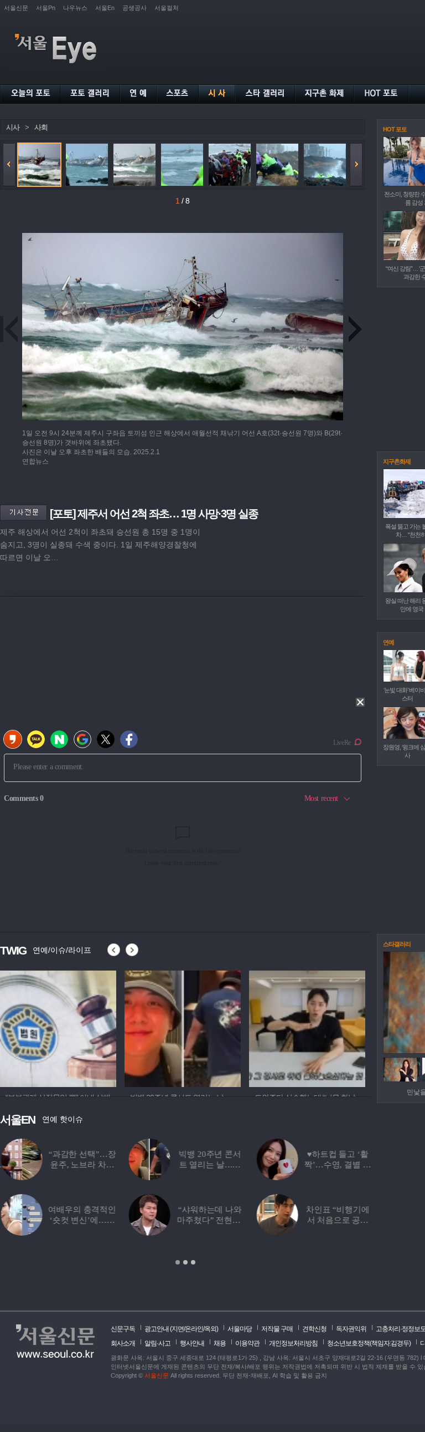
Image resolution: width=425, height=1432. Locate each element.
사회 (41, 127)
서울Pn (45, 7)
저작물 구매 (277, 1329)
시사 (12, 127)
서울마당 (239, 1329)
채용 (220, 1343)
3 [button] (193, 1262)
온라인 (194, 1329)
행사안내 (192, 1343)
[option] (58, 1027)
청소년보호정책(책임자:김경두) (369, 1343)
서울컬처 (166, 7)
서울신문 (16, 7)
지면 (178, 1329)
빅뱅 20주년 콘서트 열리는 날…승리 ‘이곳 (209, 1165)
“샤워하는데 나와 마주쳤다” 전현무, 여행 (209, 1220)
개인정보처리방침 (293, 1343)
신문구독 (123, 1329)
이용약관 (247, 1343)
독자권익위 (351, 1329)
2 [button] (185, 1262)
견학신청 (314, 1329)
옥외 (210, 1329)
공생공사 (134, 7)
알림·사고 (157, 1343)
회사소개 (123, 1343)
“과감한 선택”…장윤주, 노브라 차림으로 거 (81, 1165)
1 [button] (177, 1262)
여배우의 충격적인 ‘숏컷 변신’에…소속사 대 (81, 1220)
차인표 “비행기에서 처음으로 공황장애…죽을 (337, 1220)
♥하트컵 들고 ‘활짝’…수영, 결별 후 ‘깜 (336, 1165)
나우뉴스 (75, 7)
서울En (105, 7)
